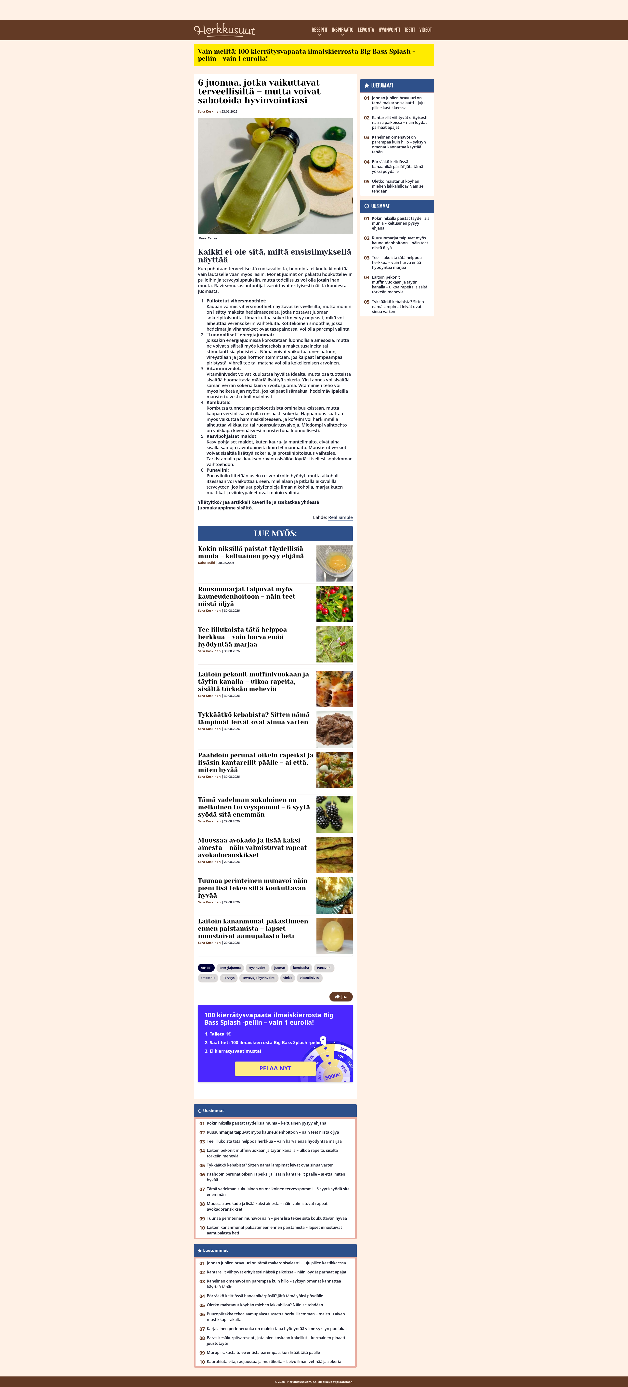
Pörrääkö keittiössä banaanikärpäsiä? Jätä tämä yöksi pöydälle (265, 1295)
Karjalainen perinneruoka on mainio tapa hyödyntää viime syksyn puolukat (277, 1328)
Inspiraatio (343, 30)
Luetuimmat (215, 1250)
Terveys (229, 977)
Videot (425, 30)
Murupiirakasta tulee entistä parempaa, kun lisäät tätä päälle (263, 1352)
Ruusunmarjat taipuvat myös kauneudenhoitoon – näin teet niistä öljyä (247, 596)
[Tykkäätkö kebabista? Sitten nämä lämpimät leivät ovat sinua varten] (334, 729)
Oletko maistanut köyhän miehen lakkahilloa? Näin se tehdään (265, 1305)
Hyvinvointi (389, 30)
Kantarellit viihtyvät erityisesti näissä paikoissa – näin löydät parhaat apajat (276, 1272)
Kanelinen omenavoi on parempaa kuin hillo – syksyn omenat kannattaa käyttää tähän (274, 1283)
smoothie (208, 977)
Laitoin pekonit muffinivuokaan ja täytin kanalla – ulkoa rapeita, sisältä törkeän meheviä (253, 682)
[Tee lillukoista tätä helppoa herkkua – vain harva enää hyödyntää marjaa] (334, 644)
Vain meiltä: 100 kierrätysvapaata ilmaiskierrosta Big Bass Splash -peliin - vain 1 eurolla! (306, 55)
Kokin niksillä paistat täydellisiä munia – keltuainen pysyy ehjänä (251, 552)
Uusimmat (213, 1110)
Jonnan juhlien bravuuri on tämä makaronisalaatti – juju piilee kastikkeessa (276, 1263)
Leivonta (366, 30)
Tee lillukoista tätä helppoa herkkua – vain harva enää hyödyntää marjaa (242, 637)
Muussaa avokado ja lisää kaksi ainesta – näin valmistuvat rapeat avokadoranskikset (252, 848)
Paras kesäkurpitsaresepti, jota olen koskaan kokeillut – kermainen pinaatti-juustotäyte (277, 1340)
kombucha (301, 967)
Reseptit (320, 30)
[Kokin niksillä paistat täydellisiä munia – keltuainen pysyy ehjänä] (334, 563)
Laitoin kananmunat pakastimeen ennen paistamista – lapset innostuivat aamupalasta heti (253, 929)
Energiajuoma (230, 967)
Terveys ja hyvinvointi (258, 977)
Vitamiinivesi (310, 977)
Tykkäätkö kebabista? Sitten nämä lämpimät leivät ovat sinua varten (254, 718)
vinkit (287, 977)
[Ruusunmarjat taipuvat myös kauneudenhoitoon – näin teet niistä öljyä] (334, 604)
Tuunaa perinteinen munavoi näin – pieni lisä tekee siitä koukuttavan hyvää (255, 888)
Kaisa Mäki (206, 562)
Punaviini (324, 967)
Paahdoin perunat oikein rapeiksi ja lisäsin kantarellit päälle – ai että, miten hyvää (256, 763)
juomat (279, 967)
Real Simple (340, 517)
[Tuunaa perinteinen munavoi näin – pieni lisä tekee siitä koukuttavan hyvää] (334, 895)
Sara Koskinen (209, 111)
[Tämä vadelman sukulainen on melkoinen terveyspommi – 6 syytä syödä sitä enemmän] (334, 814)
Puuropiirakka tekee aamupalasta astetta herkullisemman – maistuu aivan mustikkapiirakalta (276, 1316)
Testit (410, 30)
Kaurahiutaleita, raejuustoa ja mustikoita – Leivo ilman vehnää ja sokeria (274, 1361)
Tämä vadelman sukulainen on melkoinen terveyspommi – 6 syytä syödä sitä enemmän (254, 807)
